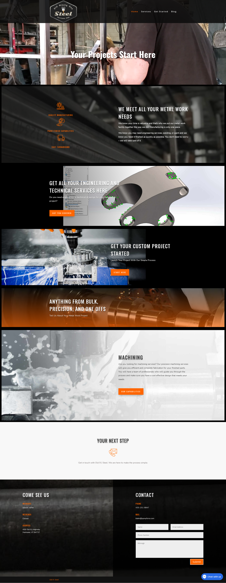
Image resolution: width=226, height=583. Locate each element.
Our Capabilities (131, 391)
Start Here (120, 272)
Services (146, 12)
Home (134, 12)
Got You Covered (62, 213)
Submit (197, 561)
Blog (174, 12)
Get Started (161, 12)
